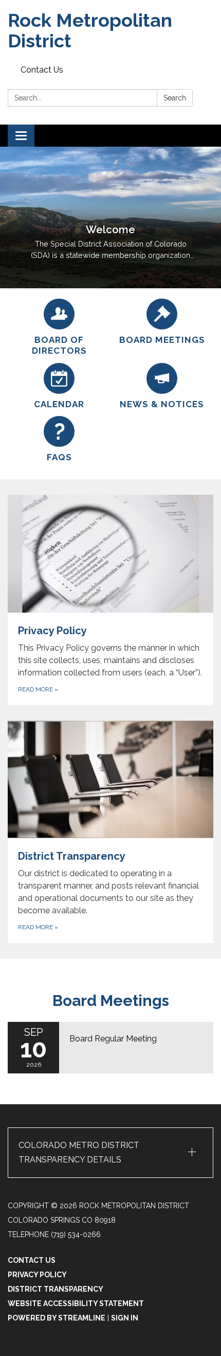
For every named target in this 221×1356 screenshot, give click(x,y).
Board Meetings (110, 1001)
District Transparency (55, 1289)
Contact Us (42, 70)
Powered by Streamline (56, 1318)
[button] (110, 1152)
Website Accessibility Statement (76, 1303)
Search (174, 98)
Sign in (124, 1318)
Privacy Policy (37, 1275)
